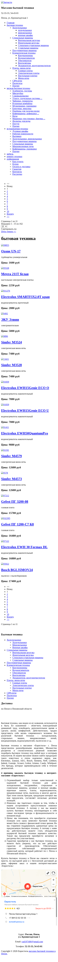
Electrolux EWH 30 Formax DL (24, 547)
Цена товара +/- (8, 231)
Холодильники (19, 28)
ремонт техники (14, 156)
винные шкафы (25, 35)
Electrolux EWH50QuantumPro (24, 433)
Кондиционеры (25, 55)
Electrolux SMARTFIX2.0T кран (25, 297)
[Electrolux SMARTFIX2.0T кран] (5, 291)
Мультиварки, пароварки (24, 106)
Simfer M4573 (11, 479)
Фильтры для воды (21, 121)
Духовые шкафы (20, 131)
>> (8, 216)
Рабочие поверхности (22, 134)
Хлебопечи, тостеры (22, 91)
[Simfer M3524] (4, 336)
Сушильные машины (28, 48)
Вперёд (10, 214)
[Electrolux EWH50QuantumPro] (5, 427)
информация (13, 159)
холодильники (25, 30)
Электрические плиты (28, 73)
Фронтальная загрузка (28, 43)
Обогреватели (25, 60)
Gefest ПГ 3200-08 (14, 501)
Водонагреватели (26, 58)
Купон (15, 164)
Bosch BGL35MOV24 (17, 570)
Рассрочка (17, 174)
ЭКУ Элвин (10, 319)
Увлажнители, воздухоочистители (34, 65)
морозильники (25, 33)
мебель (10, 154)
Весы (14, 116)
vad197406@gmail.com (32, 941)
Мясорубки (17, 93)
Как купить (17, 161)
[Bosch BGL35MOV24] (5, 564)
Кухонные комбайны (22, 103)
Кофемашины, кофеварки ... (25, 113)
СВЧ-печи (17, 81)
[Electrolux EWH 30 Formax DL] (5, 541)
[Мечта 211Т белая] (5, 268)
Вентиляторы (24, 63)
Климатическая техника (23, 53)
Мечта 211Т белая (15, 274)
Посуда (15, 123)
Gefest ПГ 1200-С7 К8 (17, 524)
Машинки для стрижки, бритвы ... (28, 118)
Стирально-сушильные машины (33, 45)
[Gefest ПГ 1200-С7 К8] (5, 518)
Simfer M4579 (11, 456)
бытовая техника (15, 25)
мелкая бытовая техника (18, 88)
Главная (10, 22)
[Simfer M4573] (4, 473)
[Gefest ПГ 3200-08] (5, 495)
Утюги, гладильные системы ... (27, 98)
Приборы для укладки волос (26, 111)
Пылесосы (17, 83)
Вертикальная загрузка (29, 40)
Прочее (15, 86)
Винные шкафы (20, 647)
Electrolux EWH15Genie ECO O (25, 388)
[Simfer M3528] (5, 359)
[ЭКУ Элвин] (4, 313)
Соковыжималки (20, 96)
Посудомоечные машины (24, 50)
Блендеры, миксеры (21, 108)
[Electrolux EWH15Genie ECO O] (5, 382)
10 (8, 211)
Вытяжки (16, 136)
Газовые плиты (25, 70)
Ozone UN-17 (11, 251)
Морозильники (19, 645)
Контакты (17, 171)
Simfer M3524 (11, 342)
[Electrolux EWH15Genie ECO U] (5, 404)
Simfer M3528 (11, 365)
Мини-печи (23, 78)
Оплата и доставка (21, 166)
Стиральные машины (22, 38)
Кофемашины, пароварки (24, 149)
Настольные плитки (27, 75)
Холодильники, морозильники (27, 139)
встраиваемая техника (17, 128)
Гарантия (16, 169)
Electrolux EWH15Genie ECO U (25, 410)
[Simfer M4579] (5, 450)
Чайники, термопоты (22, 101)
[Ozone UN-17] (5, 245)
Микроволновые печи (23, 146)
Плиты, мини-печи (21, 68)
